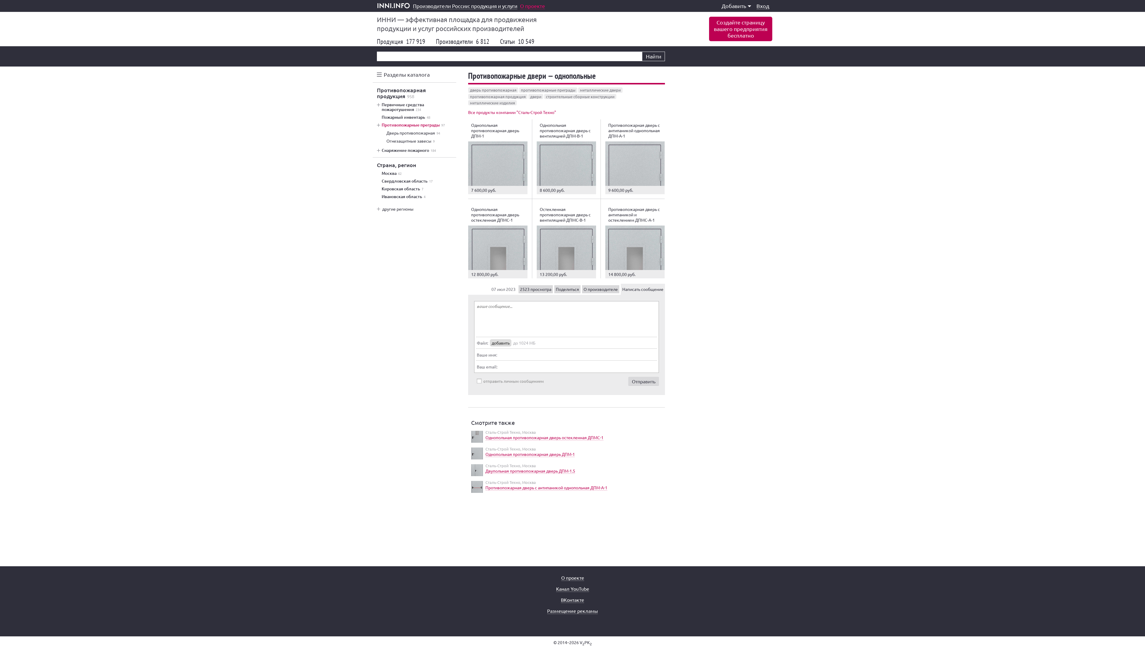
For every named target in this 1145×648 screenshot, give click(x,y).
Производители (462, 41)
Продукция (401, 41)
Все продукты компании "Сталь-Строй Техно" (512, 112)
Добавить (734, 6)
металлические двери (600, 89)
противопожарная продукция (498, 96)
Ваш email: (487, 366)
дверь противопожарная (493, 89)
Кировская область (402, 188)
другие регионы (398, 208)
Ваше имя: (487, 354)
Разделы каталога (407, 74)
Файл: (482, 342)
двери (535, 96)
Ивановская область (403, 196)
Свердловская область (407, 181)
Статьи (517, 41)
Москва (392, 173)
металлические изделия (492, 102)
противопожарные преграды (548, 89)
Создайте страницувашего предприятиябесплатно (741, 28)
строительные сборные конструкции (580, 96)
